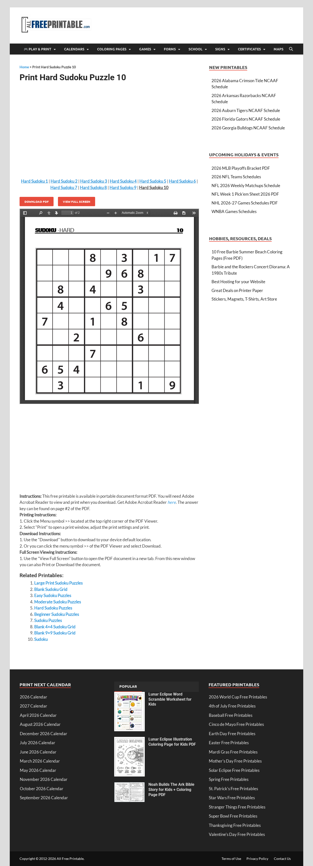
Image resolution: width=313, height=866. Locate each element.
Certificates (249, 49)
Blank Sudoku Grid (50, 589)
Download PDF (36, 201)
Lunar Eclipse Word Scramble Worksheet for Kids (169, 699)
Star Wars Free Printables (232, 797)
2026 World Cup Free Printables (238, 696)
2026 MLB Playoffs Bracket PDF (241, 168)
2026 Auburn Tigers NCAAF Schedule (246, 110)
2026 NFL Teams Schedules (236, 176)
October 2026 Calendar (41, 788)
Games (145, 49)
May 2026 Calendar (38, 770)
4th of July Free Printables (232, 706)
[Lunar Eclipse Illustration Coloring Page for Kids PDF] (129, 739)
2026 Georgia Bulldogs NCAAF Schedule (248, 127)
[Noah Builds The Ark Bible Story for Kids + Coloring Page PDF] (129, 785)
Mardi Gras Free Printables (233, 751)
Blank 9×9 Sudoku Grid (55, 632)
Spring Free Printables (228, 779)
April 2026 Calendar (38, 715)
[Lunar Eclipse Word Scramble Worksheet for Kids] (129, 694)
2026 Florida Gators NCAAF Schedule (246, 119)
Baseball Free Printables (230, 715)
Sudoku (41, 639)
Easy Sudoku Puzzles (52, 595)
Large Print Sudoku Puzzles (58, 582)
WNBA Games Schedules (234, 211)
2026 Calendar (33, 696)
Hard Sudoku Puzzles (53, 607)
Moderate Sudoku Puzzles (57, 601)
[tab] (128, 687)
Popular (128, 686)
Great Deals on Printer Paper (237, 290)
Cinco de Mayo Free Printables (236, 724)
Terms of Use (231, 858)
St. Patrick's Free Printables (233, 788)
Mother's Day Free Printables (235, 761)
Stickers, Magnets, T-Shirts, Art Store (244, 299)
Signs (220, 49)
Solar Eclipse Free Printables (234, 770)
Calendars (74, 49)
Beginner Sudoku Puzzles (56, 614)
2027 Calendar (33, 706)
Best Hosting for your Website (238, 281)
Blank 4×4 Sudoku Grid (55, 626)
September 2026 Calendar (44, 797)
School (195, 49)
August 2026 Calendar (40, 724)
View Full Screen (76, 201)
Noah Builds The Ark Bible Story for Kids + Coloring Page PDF (171, 789)
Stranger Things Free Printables (237, 807)
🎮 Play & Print (37, 49)
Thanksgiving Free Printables (235, 825)
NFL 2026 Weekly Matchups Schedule (246, 185)
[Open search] (291, 49)
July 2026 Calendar (37, 742)
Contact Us (282, 858)
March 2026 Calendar (40, 761)
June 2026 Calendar (38, 751)
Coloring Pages (111, 49)
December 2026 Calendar (43, 733)
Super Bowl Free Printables (233, 816)
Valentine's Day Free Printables (237, 834)
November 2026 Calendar (43, 779)
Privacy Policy (257, 858)
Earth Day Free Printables (232, 733)
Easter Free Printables (229, 742)
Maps (278, 49)
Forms (170, 49)
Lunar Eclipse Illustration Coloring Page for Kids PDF (172, 742)
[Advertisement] (109, 125)
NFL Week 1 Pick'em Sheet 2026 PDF (245, 194)
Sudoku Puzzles (48, 620)
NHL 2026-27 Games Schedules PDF (245, 202)
